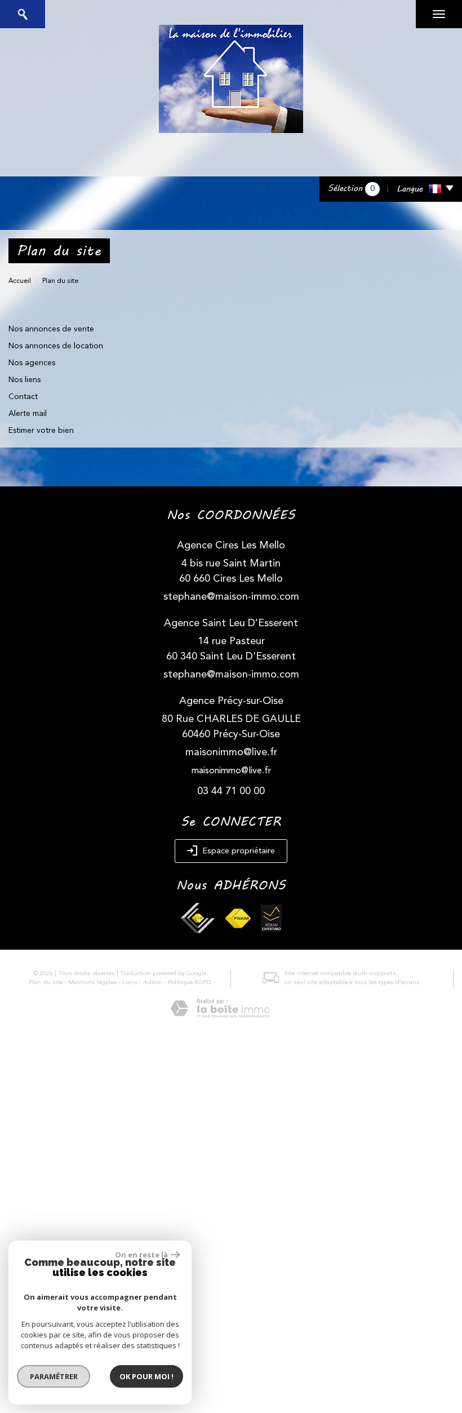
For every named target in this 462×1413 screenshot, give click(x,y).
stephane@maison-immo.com (231, 597)
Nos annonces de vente (51, 329)
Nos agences (31, 363)
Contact (23, 397)
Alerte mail (27, 414)
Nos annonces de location (55, 346)
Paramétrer (54, 1376)
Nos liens (24, 380)
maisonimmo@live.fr (231, 752)
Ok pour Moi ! (146, 1376)
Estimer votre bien (41, 431)
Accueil (19, 281)
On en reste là (141, 1255)
